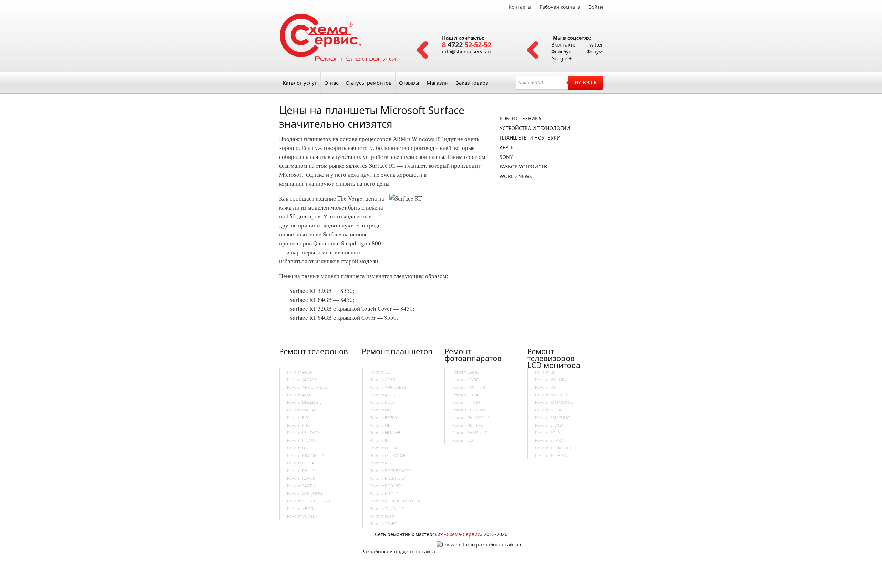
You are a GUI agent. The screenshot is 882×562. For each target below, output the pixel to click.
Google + (561, 58)
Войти (595, 6)
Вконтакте (563, 44)
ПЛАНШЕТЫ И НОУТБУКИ (530, 137)
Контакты (520, 6)
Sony (506, 157)
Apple (506, 147)
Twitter (595, 44)
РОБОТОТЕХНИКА (520, 118)
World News (516, 176)
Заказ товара (472, 82)
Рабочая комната (560, 6)
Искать (586, 82)
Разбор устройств (523, 166)
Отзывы (409, 82)
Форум (594, 51)
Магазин (438, 82)
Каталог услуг (300, 82)
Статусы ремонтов (369, 82)
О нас (331, 82)
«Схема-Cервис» (463, 534)
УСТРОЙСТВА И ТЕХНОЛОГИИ (535, 128)
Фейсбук (561, 51)
